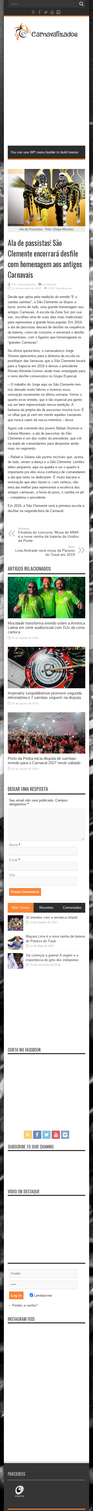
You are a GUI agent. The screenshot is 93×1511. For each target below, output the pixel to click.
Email (13, 860)
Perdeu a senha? (24, 1305)
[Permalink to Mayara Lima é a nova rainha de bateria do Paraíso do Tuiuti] (15, 948)
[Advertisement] (46, 92)
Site (12, 875)
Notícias (51, 284)
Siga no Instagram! (50, 1343)
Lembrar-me (42, 1295)
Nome (13, 845)
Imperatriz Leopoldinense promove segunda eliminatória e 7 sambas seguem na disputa (45, 695)
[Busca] (81, 4)
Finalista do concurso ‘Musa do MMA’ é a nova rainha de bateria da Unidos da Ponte (48, 535)
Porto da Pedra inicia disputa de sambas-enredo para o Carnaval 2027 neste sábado (44, 760)
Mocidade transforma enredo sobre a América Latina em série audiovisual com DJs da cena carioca (46, 627)
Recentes (46, 908)
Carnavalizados (26, 284)
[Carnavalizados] (46, 37)
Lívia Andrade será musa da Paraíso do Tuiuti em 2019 (45, 551)
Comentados (72, 908)
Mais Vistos (20, 908)
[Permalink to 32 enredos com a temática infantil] (15, 930)
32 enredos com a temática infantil (52, 917)
